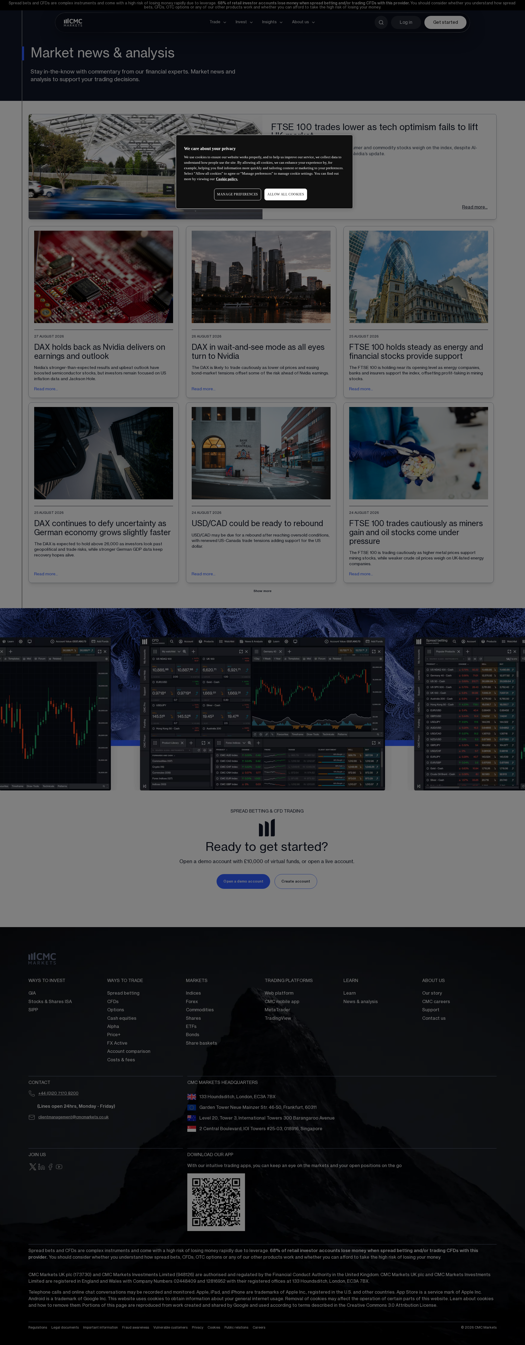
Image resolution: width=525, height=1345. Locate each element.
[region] (264, 171)
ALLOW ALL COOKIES (285, 194)
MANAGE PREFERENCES (237, 194)
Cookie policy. (227, 179)
